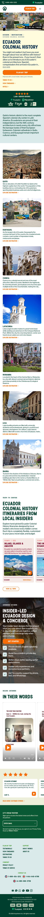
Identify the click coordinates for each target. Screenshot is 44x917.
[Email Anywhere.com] (12, 890)
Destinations (17, 35)
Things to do (7, 80)
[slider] (4, 754)
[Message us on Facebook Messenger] (23, 890)
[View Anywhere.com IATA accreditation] (11, 104)
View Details (27, 580)
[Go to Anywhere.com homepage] (5, 8)
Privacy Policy (13, 831)
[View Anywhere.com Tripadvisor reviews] (28, 100)
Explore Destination (10, 193)
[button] (5, 758)
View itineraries (8, 83)
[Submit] (35, 823)
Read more (6, 67)
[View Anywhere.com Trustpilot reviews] (37, 2)
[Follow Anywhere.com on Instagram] (31, 890)
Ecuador (6, 35)
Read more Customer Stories (13, 801)
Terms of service (9, 868)
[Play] (8, 748)
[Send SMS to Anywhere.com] (16, 890)
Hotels (5, 87)
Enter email (8, 823)
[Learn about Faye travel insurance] (18, 104)
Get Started (13, 641)
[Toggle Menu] (40, 9)
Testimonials (7, 849)
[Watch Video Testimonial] (30, 573)
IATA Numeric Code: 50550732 (22, 897)
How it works (28, 849)
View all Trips (11, 589)
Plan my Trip (30, 9)
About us (26, 851)
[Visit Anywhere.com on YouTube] (27, 891)
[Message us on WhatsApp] (20, 890)
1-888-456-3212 (11, 2)
